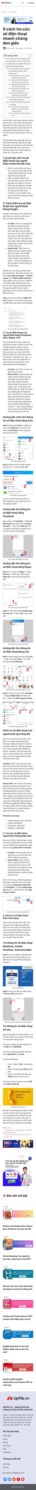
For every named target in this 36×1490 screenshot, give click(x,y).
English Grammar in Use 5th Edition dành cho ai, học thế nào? (16, 1349)
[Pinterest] (18, 1479)
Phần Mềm (7, 1436)
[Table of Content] (30, 55)
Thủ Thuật (13, 12)
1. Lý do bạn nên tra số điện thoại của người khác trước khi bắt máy (17, 60)
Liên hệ (6, 1467)
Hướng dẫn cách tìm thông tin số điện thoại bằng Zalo (20, 77)
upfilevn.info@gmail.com (14, 1473)
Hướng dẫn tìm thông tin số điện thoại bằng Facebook (20, 81)
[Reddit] (14, 1479)
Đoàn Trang (10, 48)
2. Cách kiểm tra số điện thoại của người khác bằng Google (18, 65)
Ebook (5, 1442)
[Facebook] (5, 1479)
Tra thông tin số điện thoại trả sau (21, 114)
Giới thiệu (6, 1464)
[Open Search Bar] (23, 3)
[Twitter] (9, 1479)
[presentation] (18, 1214)
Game (5, 1439)
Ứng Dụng (7, 1452)
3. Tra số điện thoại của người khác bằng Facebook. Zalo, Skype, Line (19, 71)
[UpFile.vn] (6, 3)
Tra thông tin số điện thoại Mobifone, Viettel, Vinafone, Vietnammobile (20, 109)
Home (4, 12)
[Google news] (23, 1479)
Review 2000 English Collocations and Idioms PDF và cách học (17, 1382)
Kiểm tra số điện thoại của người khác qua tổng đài (20, 94)
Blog (4, 1449)
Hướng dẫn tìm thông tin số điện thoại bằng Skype (20, 85)
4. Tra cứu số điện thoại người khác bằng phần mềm (19, 98)
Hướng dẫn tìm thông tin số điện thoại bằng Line (20, 90)
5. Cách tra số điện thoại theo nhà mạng (19, 103)
